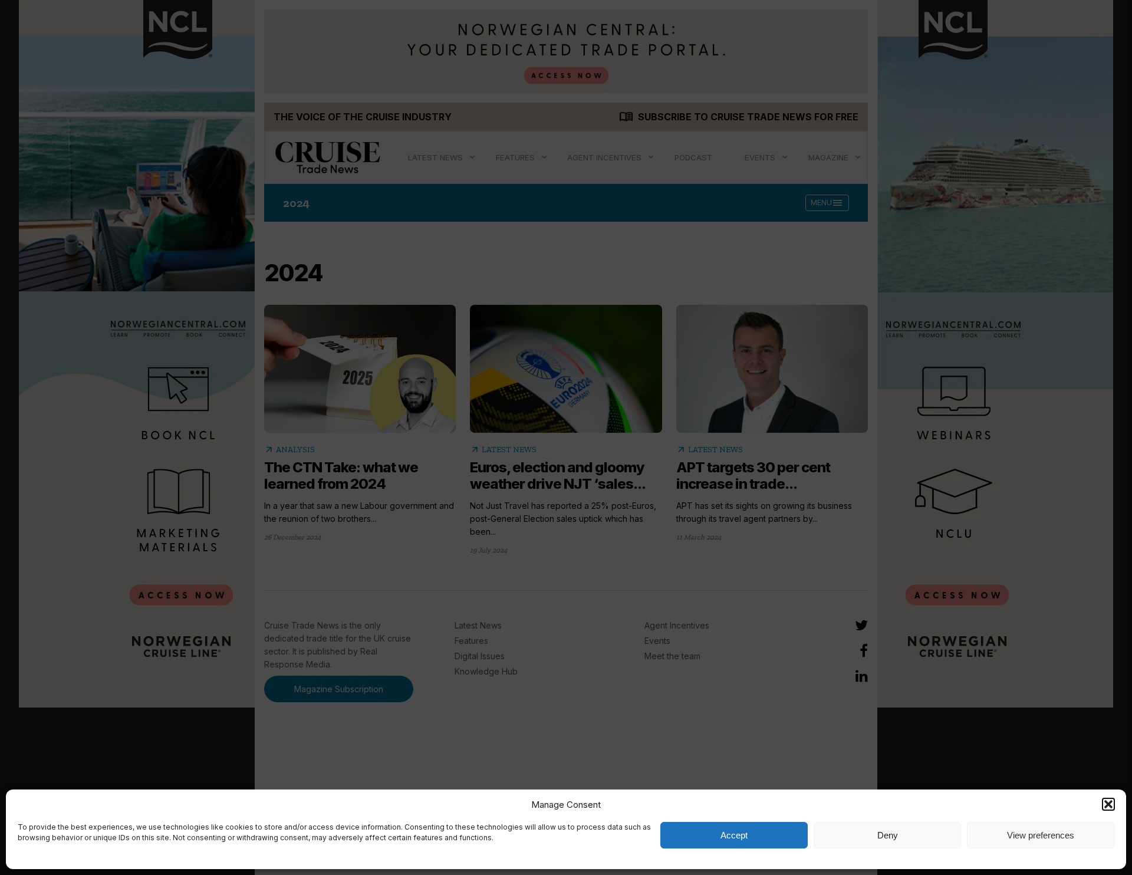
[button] (1108, 804)
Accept (734, 835)
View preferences (1040, 835)
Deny (887, 835)
